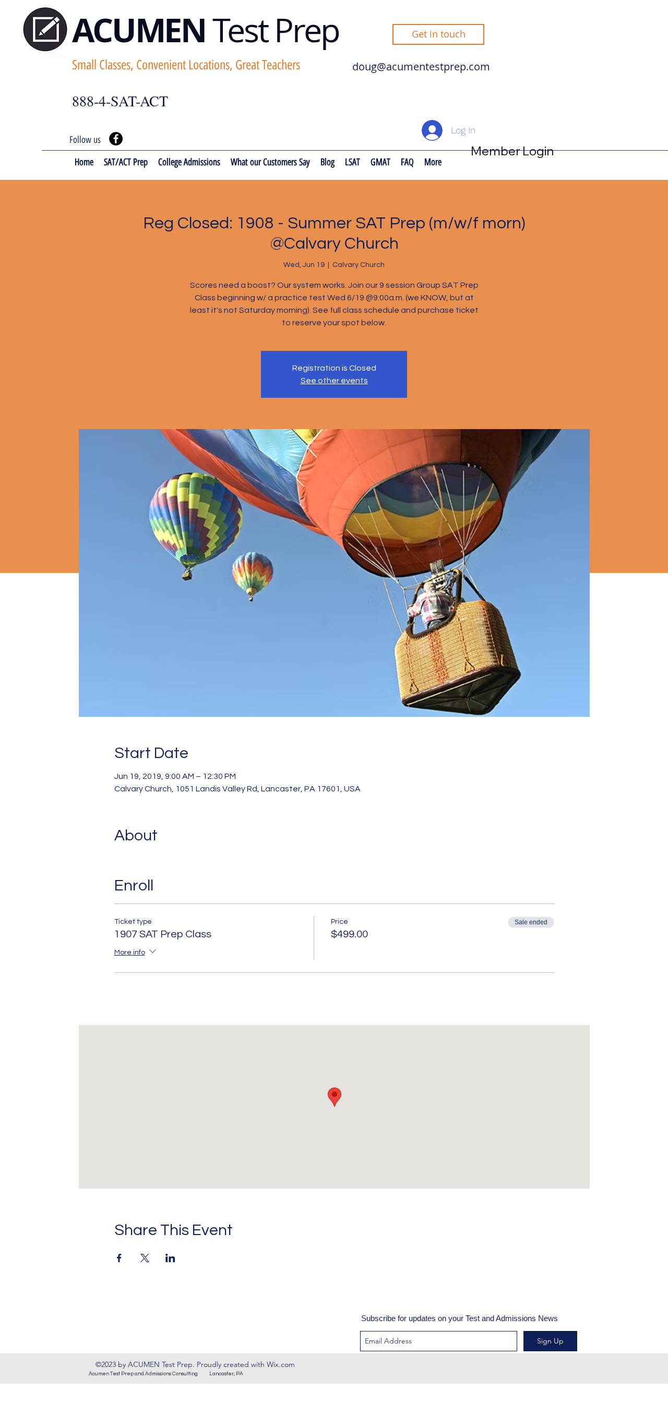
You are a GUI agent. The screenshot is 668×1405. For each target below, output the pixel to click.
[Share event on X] (145, 1258)
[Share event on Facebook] (119, 1258)
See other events (334, 380)
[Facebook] (116, 138)
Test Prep (275, 30)
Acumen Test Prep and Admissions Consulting (149, 1373)
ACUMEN (142, 30)
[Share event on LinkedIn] (170, 1258)
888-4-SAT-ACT (120, 101)
